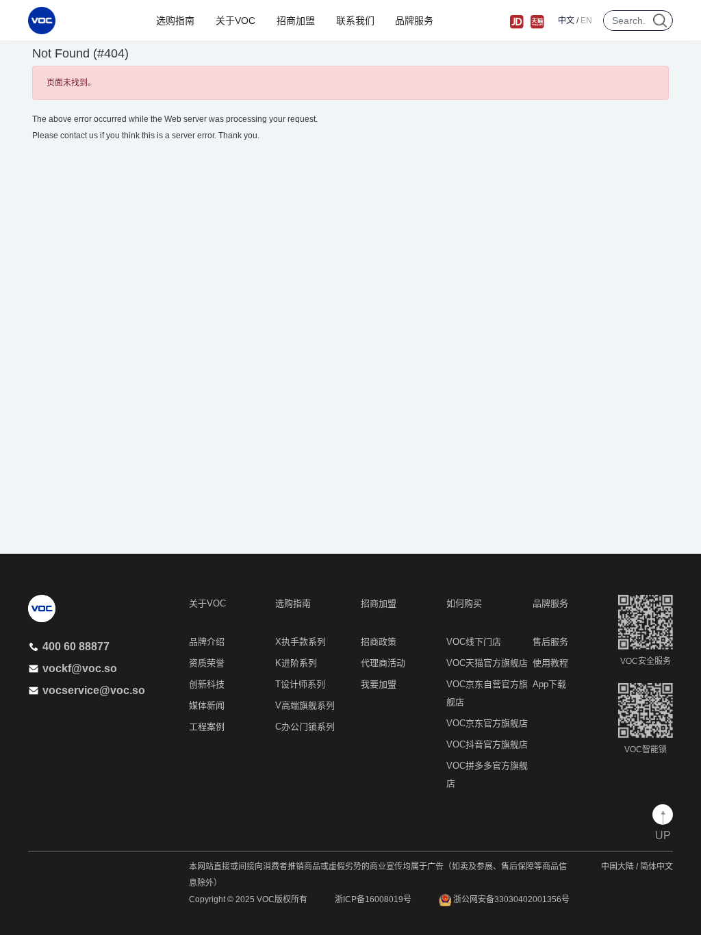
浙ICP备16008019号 (373, 899)
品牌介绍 (207, 642)
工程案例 (207, 726)
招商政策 (378, 642)
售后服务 (550, 642)
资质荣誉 (207, 663)
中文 (566, 20)
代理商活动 (383, 663)
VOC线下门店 (473, 642)
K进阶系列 (296, 663)
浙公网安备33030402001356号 (510, 899)
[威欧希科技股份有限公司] (41, 20)
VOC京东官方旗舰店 (487, 723)
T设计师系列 (300, 684)
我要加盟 (378, 684)
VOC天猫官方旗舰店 (487, 663)
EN (586, 20)
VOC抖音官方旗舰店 (487, 744)
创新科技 (207, 684)
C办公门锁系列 (305, 726)
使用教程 (550, 663)
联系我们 (355, 20)
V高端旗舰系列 (305, 705)
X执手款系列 (300, 642)
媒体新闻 (207, 705)
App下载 (549, 684)
